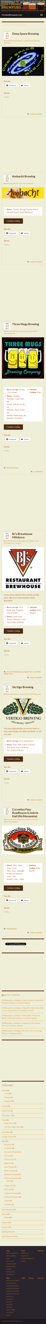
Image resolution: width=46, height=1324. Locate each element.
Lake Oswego (9, 1167)
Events (4, 1106)
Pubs (8, 1251)
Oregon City (8, 1186)
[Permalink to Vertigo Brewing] (23, 711)
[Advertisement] (23, 144)
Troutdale (7, 1204)
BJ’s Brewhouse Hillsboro (22, 535)
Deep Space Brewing (25, 33)
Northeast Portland (10, 1174)
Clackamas (8, 1148)
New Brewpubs (7, 1210)
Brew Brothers (12, 468)
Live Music (6, 1132)
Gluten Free (6, 1111)
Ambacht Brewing (23, 176)
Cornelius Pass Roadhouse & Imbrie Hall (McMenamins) (25, 813)
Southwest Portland (11, 1197)
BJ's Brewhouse (16, 672)
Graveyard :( (6, 1115)
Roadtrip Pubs (7, 1232)
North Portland (9, 1171)
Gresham (9, 1304)
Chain (14, 541)
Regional (15, 822)
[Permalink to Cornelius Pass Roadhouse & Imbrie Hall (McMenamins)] (23, 840)
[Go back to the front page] (23, 6)
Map (34, 41)
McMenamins (12, 929)
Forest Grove (8, 1159)
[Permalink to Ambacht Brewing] (23, 193)
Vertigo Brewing (22, 687)
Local (6, 1094)
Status (6, 1217)
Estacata (7, 1156)
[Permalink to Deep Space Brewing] (23, 61)
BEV (23, 1278)
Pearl (8, 1181)
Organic (4, 1223)
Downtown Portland (11, 1152)
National (18, 543)
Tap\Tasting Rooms (12, 1253)
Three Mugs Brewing (25, 324)
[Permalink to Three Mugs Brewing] (23, 358)
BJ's (8, 672)
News (35, 331)
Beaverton (7, 1144)
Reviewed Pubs (11, 1256)
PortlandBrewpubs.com (12, 15)
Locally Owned (28, 41)
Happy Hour (25, 541)
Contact (40, 1278)
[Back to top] (40, 1319)
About (31, 1278)
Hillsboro (20, 41)
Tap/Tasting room (28, 183)
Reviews (5, 1227)
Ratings (41, 1251)
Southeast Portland (10, 1193)
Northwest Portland (11, 1178)
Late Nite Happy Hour (12, 1127)
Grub (14, 41)
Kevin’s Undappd (12, 995)
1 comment (37, 471)
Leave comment (36, 114)
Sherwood (7, 1189)
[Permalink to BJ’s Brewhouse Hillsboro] (23, 569)
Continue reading (13, 221)
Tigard (6, 1201)
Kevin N (8, 41)
